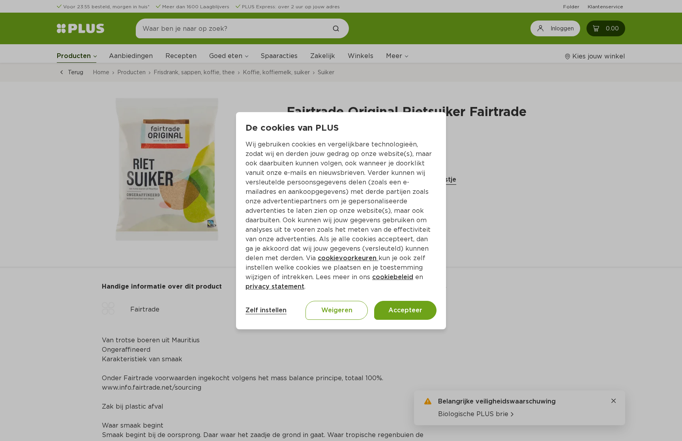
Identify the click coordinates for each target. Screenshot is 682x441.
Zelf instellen (266, 310)
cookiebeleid (392, 277)
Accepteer (405, 310)
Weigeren (336, 310)
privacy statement (274, 286)
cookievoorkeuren (348, 258)
